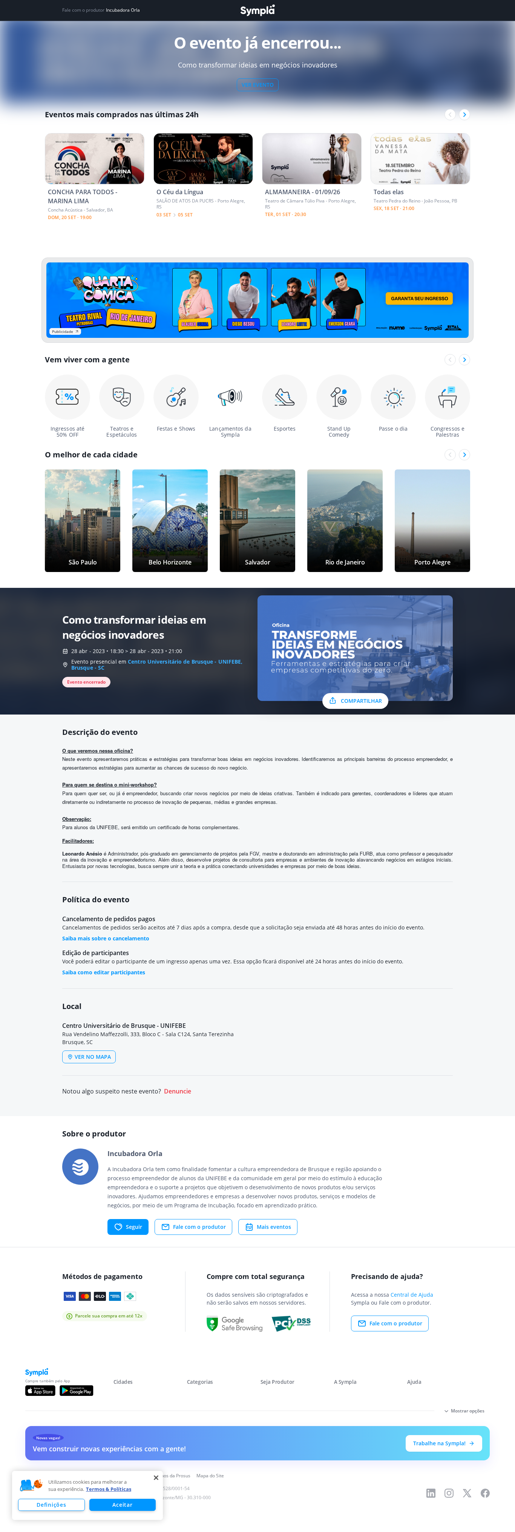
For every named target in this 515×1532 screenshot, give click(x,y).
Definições (51, 1504)
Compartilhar (361, 700)
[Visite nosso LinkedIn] (430, 1493)
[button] (31, 1486)
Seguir (134, 1226)
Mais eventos (274, 1226)
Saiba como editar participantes (103, 972)
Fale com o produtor (199, 1226)
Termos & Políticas (108, 1489)
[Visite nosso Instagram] (449, 1493)
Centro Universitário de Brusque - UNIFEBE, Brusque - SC (156, 664)
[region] (87, 1495)
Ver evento (258, 84)
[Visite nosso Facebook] (485, 1493)
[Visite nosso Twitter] (467, 1493)
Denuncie (177, 1091)
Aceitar (122, 1504)
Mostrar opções (467, 1411)
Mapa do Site (210, 1475)
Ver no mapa (93, 1056)
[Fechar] (156, 1477)
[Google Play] (76, 1390)
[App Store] (40, 1390)
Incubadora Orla (123, 10)
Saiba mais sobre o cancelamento (105, 938)
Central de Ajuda (412, 1294)
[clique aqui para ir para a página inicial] (257, 10)
